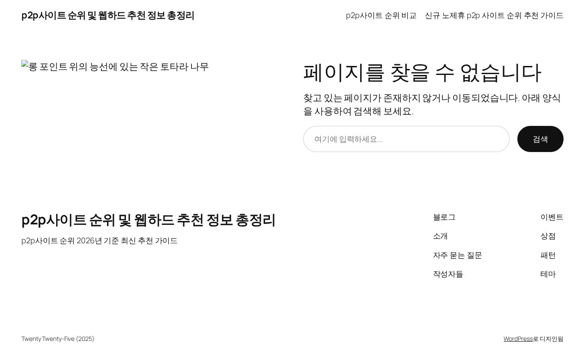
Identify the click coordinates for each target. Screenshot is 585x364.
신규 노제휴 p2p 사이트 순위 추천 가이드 (494, 15)
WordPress (518, 338)
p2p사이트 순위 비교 (381, 15)
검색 (540, 139)
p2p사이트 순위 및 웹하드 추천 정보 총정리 (108, 15)
